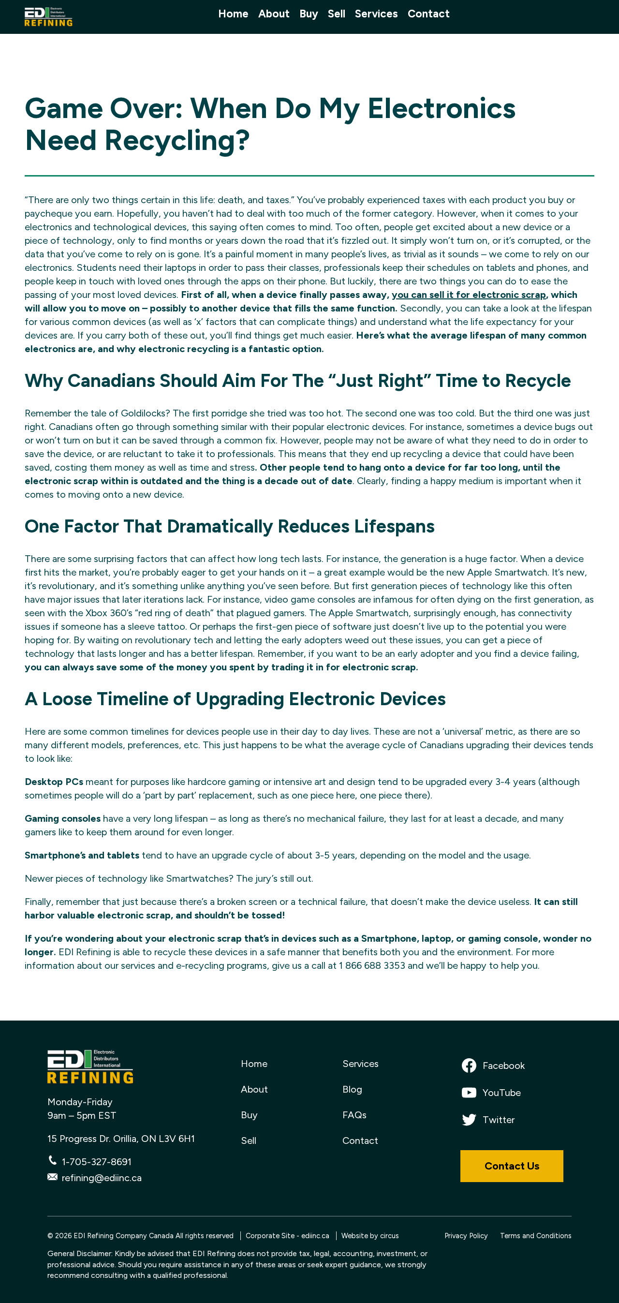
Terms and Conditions (536, 1235)
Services (376, 14)
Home (233, 14)
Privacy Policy (466, 1235)
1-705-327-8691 (97, 1162)
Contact (429, 14)
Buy (308, 14)
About (274, 14)
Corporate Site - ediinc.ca (287, 1235)
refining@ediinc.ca (102, 1178)
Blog (352, 1089)
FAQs (354, 1115)
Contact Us (512, 1165)
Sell (336, 14)
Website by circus (370, 1235)
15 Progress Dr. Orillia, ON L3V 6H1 (121, 1138)
